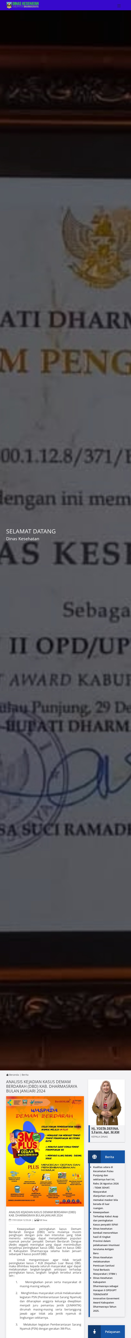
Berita (25, 1074)
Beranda (14, 1074)
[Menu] (123, 6)
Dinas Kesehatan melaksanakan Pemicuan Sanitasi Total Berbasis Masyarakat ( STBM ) (105, 1265)
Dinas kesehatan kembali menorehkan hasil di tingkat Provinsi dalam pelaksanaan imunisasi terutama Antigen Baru (106, 1241)
